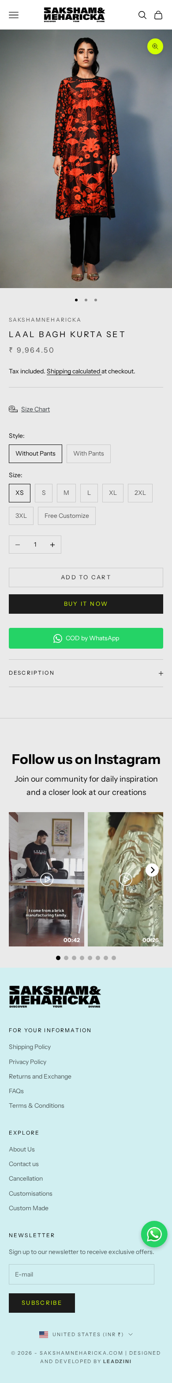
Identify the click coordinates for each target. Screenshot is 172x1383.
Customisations (30, 1193)
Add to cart (86, 577)
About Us (22, 1149)
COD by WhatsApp (92, 638)
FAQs (16, 1091)
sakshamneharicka (45, 319)
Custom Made (29, 1208)
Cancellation (26, 1178)
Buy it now (86, 603)
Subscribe (42, 1302)
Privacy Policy (27, 1062)
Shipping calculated (74, 371)
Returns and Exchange (40, 1076)
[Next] (152, 870)
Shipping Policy (30, 1047)
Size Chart (35, 409)
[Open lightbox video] (46, 879)
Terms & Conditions (36, 1105)
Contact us (24, 1164)
